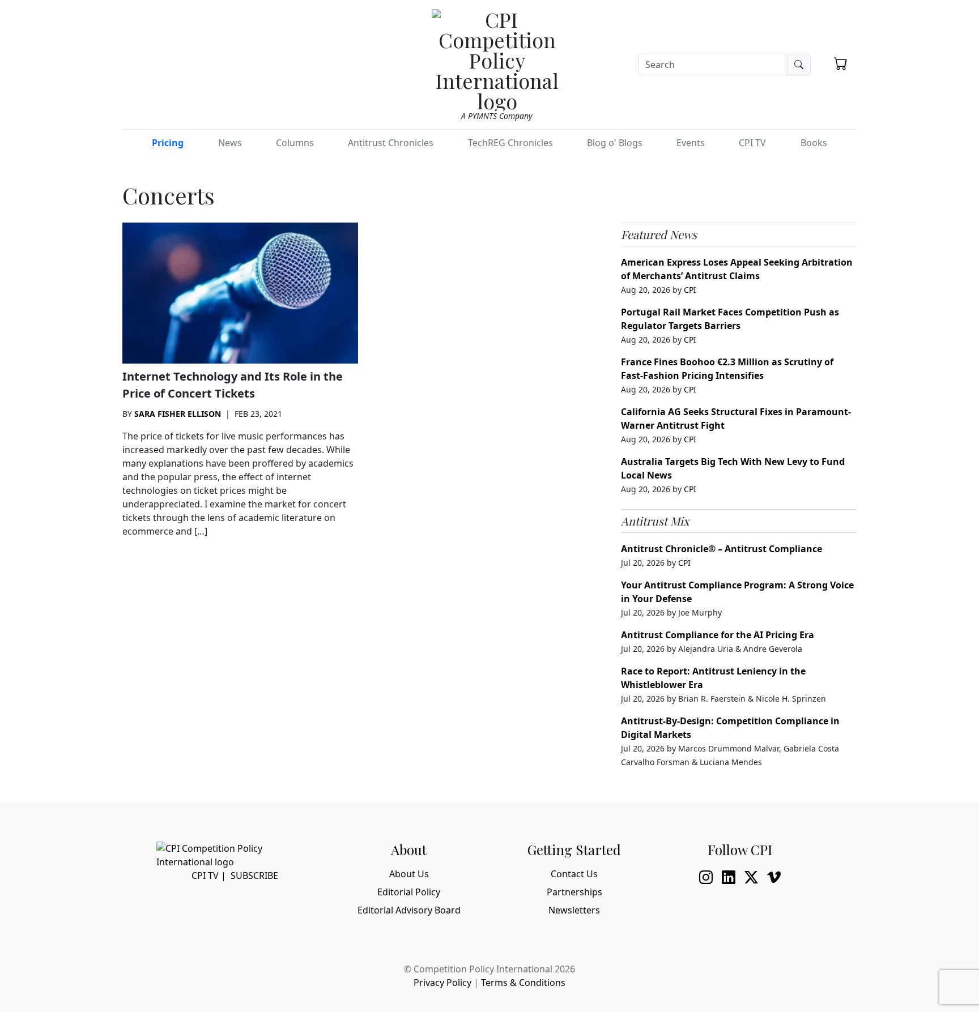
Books (814, 142)
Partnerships (574, 892)
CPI (690, 289)
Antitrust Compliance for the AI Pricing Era (717, 635)
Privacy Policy (442, 982)
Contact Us (574, 874)
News (230, 142)
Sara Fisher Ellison (177, 413)
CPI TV (752, 142)
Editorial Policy (408, 892)
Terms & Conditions (523, 982)
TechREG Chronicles (510, 142)
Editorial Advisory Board (409, 910)
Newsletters (574, 910)
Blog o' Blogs (614, 142)
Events (690, 142)
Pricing (168, 142)
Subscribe (254, 875)
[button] (841, 63)
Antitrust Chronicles (390, 142)
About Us (409, 874)
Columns (295, 142)
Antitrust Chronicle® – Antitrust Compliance (721, 549)
